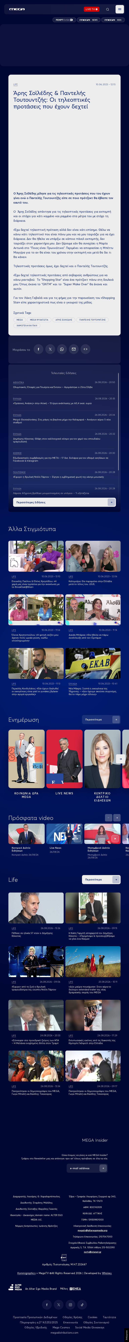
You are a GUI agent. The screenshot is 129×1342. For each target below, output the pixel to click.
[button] (120, 9)
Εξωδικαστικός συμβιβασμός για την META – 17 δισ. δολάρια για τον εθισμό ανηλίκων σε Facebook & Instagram (60, 459)
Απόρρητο (126, 1335)
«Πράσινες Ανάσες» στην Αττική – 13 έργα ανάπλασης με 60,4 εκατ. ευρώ (52, 403)
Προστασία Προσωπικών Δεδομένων (35, 1317)
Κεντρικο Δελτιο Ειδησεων (102, 797)
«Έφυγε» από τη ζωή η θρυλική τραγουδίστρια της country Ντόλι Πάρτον (34, 988)
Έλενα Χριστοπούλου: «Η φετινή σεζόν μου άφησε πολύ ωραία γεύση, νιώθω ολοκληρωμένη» (35, 637)
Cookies (92, 1317)
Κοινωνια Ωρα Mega (26, 795)
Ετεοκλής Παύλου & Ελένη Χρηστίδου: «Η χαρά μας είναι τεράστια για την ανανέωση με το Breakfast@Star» (36, 584)
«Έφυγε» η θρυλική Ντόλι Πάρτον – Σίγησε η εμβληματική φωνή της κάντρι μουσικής (58, 476)
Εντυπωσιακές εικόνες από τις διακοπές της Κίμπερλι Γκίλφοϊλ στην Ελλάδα (92, 1042)
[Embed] (85, 349)
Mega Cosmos (61, 1327)
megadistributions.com (64, 1332)
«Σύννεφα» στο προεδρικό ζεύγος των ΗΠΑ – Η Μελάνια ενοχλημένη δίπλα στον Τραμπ (35, 1042)
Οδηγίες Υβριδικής (36, 1327)
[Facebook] (38, 349)
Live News (64, 793)
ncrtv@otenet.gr (92, 1252)
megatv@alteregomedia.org (92, 1230)
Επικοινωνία (70, 1322)
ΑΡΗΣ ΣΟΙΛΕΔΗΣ (64, 320)
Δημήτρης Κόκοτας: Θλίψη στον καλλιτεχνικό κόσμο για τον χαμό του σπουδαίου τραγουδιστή (56, 440)
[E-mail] (74, 349)
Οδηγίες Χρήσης (72, 1317)
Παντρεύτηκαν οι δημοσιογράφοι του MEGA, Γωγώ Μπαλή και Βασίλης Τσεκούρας (36, 1092)
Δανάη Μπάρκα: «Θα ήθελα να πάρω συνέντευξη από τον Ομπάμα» (88, 636)
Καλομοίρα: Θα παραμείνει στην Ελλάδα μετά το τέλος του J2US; (90, 583)
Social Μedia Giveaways (89, 1327)
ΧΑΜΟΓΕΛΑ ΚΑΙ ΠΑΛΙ (27, 325)
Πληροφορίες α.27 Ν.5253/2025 (39, 1322)
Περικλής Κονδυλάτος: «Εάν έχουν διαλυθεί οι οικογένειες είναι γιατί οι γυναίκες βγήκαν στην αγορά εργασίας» (35, 691)
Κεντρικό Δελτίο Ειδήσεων (21, 849)
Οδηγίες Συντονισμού (96, 1322)
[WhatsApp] (62, 349)
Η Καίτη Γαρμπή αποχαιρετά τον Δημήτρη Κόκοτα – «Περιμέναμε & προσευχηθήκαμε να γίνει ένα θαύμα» (92, 936)
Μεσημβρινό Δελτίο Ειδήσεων (99, 849)
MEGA (20, 320)
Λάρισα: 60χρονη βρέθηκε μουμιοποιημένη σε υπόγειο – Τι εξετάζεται (51, 493)
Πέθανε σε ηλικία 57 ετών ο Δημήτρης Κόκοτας (32, 934)
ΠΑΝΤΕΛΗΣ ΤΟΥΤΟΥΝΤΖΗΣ (92, 320)
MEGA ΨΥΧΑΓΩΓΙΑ (39, 320)
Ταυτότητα (109, 1317)
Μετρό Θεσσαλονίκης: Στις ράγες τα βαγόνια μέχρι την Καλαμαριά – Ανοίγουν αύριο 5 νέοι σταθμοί (62, 421)
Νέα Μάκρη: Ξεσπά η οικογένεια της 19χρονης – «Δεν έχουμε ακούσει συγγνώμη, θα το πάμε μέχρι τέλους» (93, 691)
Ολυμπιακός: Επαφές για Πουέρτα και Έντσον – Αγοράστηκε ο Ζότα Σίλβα (52, 387)
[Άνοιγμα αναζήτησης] (107, 9)
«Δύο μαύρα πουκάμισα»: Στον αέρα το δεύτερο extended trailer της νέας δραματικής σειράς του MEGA (90, 989)
